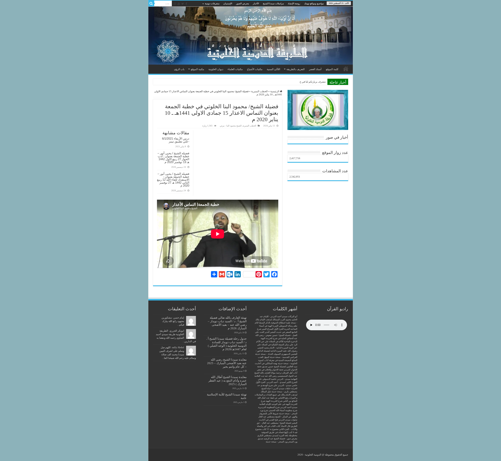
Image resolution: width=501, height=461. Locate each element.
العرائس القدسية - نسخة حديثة (283, 357)
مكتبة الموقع (197, 69)
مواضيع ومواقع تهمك (314, 3)
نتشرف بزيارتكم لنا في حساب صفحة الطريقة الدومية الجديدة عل (291, 81)
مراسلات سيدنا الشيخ (273, 3)
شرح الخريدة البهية (274, 401)
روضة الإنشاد (294, 3)
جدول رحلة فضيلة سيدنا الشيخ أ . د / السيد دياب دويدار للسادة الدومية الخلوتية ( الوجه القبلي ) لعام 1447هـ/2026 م (226, 344)
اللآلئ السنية (273, 69)
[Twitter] (182, 3)
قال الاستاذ (285, 426)
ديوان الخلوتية (215, 69)
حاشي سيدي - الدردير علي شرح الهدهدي (278, 385)
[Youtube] (178, 3)
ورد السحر (292, 442)
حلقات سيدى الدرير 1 (281, 388)
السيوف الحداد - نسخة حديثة (268, 354)
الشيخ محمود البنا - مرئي (230, 125)
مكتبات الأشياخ (254, 69)
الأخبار (256, 3)
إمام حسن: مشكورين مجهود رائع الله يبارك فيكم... (172, 321)
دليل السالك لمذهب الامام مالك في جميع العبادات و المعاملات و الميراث (276, 395)
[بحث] (151, 3)
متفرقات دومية (212, 3)
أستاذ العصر (315, 69)
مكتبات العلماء (235, 69)
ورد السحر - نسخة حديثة (276, 442)
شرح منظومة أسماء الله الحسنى (283, 410)
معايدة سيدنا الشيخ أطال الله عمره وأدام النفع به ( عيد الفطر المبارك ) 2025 (227, 380)
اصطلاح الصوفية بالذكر (275, 323)
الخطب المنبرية (259, 91)
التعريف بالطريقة (296, 69)
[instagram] (174, 3)
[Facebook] (186, 3)
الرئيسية (346, 69)
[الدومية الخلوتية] (250, 36)
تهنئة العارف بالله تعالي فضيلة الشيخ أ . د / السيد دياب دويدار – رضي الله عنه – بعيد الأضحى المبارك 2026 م (227, 323)
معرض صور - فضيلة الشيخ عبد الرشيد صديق (277, 439)
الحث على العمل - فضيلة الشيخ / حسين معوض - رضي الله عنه (276, 335)
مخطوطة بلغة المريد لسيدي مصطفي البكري (277, 435)
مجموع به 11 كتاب (270, 429)
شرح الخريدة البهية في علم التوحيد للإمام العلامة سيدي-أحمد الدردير (278, 404)
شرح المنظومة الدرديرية (269, 407)
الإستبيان (227, 3)
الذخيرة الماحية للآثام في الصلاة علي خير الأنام (276, 341)
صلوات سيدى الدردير (287, 420)
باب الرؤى (179, 69)
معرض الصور (242, 3)
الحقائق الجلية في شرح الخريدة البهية (277, 338)
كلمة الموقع (332, 69)
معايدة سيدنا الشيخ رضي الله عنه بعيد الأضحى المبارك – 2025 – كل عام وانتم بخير (227, 363)
